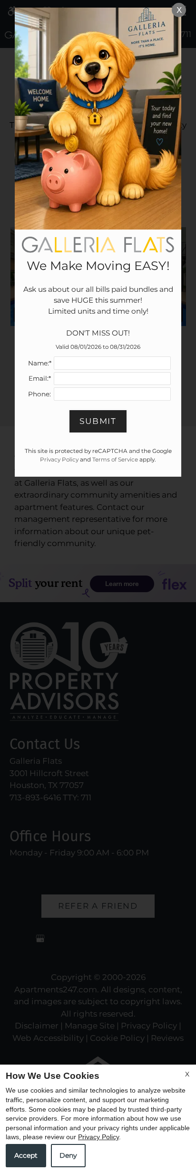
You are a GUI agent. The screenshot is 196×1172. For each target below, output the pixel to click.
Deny (68, 1155)
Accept (26, 1155)
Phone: (39, 394)
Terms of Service (115, 459)
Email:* (40, 378)
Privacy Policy (98, 1137)
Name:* (39, 363)
